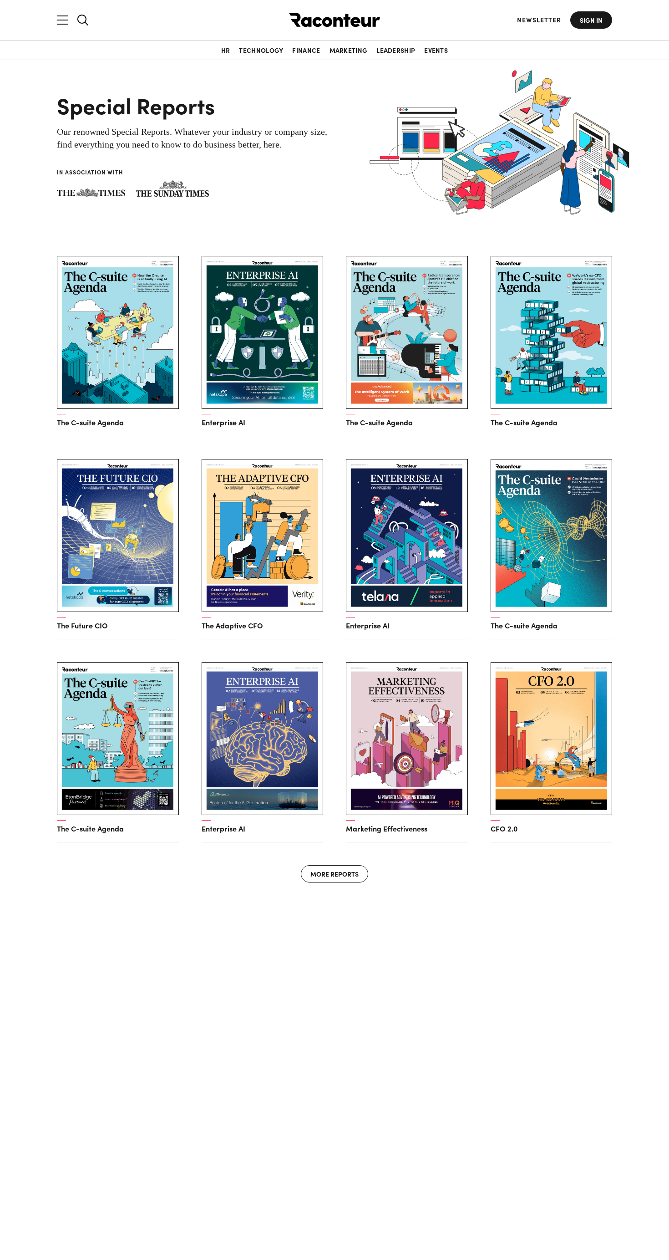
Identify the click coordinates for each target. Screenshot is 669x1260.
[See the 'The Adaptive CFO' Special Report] (263, 535)
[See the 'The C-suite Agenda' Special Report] (118, 332)
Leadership (395, 50)
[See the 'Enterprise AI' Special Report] (263, 332)
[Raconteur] (334, 20)
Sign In (591, 20)
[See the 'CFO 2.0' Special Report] (552, 738)
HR (225, 50)
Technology (261, 50)
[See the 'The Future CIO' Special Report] (118, 535)
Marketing (348, 50)
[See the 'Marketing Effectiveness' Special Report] (407, 738)
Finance (306, 50)
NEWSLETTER (539, 19)
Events (436, 50)
